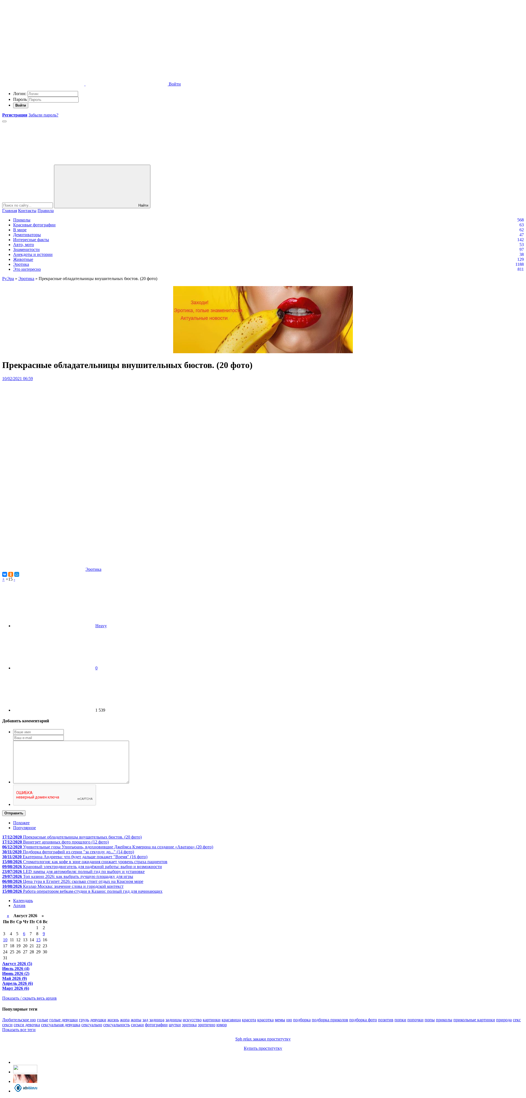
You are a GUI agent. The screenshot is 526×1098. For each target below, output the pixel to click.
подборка (302, 1019)
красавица (231, 1019)
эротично (206, 1024)
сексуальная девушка (60, 1024)
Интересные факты (31, 239)
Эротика (21, 264)
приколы (444, 1019)
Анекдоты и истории (33, 254)
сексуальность (116, 1024)
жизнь (113, 1019)
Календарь (23, 900)
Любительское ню (19, 1019)
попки (400, 1019)
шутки (175, 1024)
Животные (23, 259)
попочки (415, 1019)
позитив (385, 1019)
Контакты (27, 210)
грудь (84, 1019)
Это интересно (27, 269)
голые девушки (63, 1019)
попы (430, 1019)
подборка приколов (330, 1019)
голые (42, 1019)
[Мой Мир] (16, 574)
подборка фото (363, 1019)
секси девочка (27, 1024)
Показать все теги (19, 1029)
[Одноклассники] (10, 574)
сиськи (137, 1024)
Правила (46, 210)
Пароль (20, 99)
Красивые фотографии (34, 225)
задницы (173, 1019)
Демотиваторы (27, 234)
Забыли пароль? (43, 115)
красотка (265, 1019)
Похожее (21, 822)
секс (517, 1019)
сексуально (91, 1024)
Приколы (21, 220)
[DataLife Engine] (43, 41)
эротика (189, 1024)
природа (504, 1019)
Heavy (101, 625)
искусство (192, 1019)
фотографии (156, 1024)
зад (145, 1019)
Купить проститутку (263, 1048)
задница (156, 1019)
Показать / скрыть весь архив (29, 998)
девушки (98, 1019)
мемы (280, 1019)
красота (249, 1019)
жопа (125, 1019)
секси (7, 1024)
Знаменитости (26, 249)
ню (289, 1019)
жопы (136, 1019)
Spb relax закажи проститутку (263, 1039)
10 (5, 939)
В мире (20, 229)
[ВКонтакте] (4, 574)
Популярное (24, 827)
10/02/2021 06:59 (17, 378)
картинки (212, 1019)
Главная (9, 210)
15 (38, 939)
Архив (19, 905)
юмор (221, 1024)
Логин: (19, 93)
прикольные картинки (474, 1019)
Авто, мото (23, 244)
